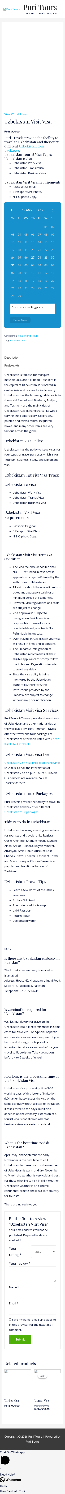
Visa (7, 114)
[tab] (32, 358)
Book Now (20, 320)
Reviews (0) (11, 365)
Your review (20, 1263)
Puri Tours (40, 7)
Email (13, 1303)
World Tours (19, 114)
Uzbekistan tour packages (24, 148)
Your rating (15, 1251)
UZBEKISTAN (17, 340)
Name (14, 1287)
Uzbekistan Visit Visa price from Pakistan (31, 763)
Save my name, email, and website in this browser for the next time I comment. (32, 1325)
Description (11, 357)
